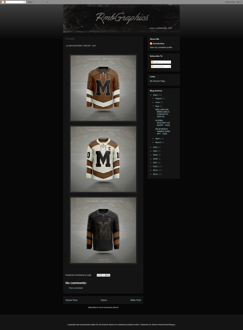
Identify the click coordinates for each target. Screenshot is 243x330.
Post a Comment (76, 288)
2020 (155, 155)
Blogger (171, 324)
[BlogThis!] (100, 275)
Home (104, 299)
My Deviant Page (157, 81)
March (158, 142)
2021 (155, 151)
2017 (155, 162)
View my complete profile (161, 47)
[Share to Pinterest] (108, 275)
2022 (155, 147)
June (157, 102)
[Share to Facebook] (106, 275)
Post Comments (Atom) (108, 307)
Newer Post (71, 299)
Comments (158, 66)
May (157, 106)
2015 (155, 166)
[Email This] (98, 275)
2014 (155, 170)
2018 (155, 159)
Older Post (135, 299)
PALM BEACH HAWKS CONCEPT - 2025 (162, 131)
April (157, 138)
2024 (155, 95)
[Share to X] (103, 275)
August (158, 98)
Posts (156, 62)
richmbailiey (158, 43)
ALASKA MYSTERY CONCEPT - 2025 (162, 122)
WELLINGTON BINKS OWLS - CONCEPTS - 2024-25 (162, 113)
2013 (155, 174)
